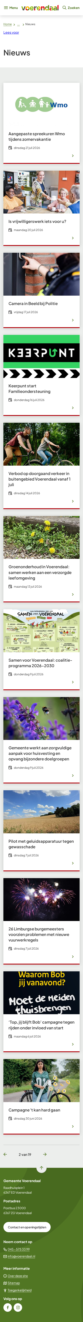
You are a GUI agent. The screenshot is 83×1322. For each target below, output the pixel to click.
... (18, 24)
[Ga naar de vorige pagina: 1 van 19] (6, 1155)
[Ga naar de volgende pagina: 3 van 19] (43, 1155)
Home (7, 24)
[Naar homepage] (40, 7)
